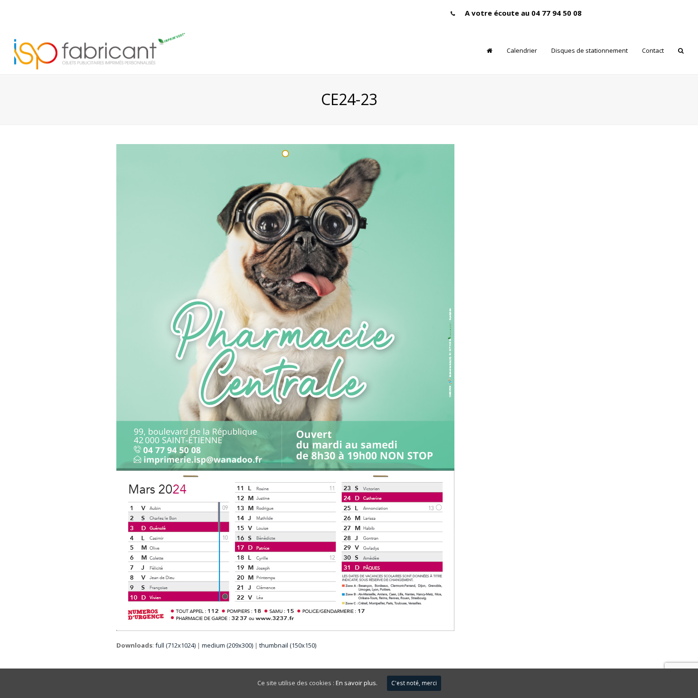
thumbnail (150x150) (287, 645)
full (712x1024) (175, 645)
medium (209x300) (227, 645)
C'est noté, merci (414, 683)
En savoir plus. (356, 683)
